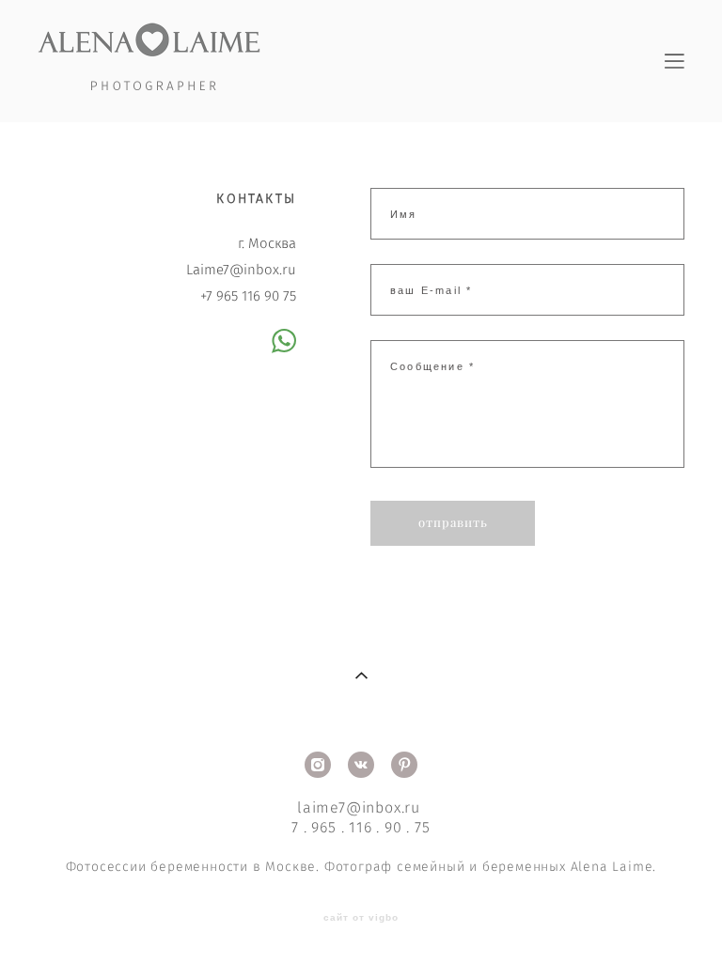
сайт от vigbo (361, 918)
